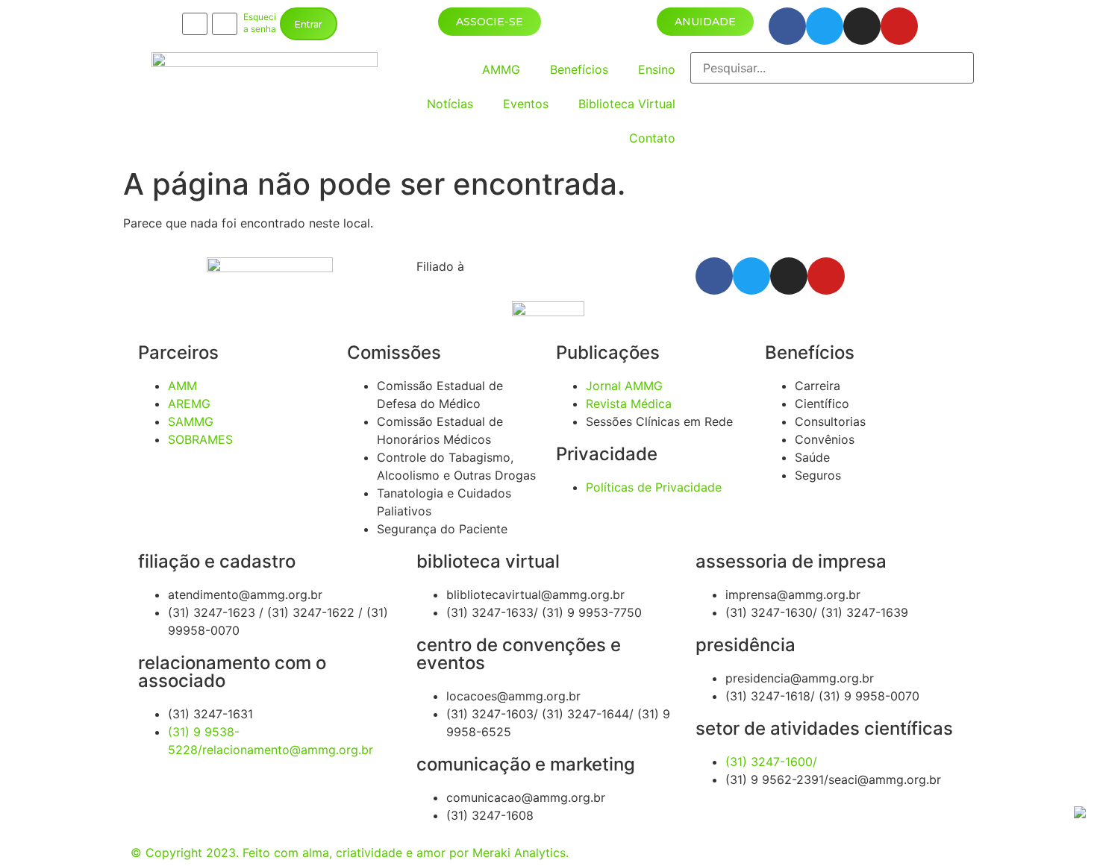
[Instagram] (862, 26)
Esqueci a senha (259, 23)
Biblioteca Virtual (626, 103)
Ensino (656, 69)
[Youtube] (899, 26)
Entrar (308, 24)
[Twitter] (824, 26)
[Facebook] (787, 26)
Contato (652, 138)
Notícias (450, 103)
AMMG (501, 69)
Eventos (525, 103)
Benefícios (579, 69)
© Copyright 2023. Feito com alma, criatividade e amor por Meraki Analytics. (350, 852)
